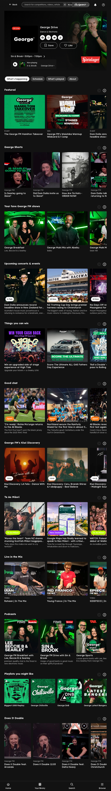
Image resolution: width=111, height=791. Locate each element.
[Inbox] (95, 5)
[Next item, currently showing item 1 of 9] (104, 674)
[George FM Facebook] (42, 37)
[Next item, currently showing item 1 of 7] (104, 615)
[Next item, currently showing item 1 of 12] (104, 384)
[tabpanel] (55, 428)
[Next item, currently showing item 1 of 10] (104, 719)
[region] (55, 116)
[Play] (15, 64)
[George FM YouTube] (54, 37)
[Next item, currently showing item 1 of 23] (104, 264)
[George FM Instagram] (48, 37)
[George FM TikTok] (60, 37)
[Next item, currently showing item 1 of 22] (104, 148)
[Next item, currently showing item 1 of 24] (104, 498)
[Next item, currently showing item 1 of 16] (104, 207)
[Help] (103, 5)
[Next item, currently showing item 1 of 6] (104, 90)
